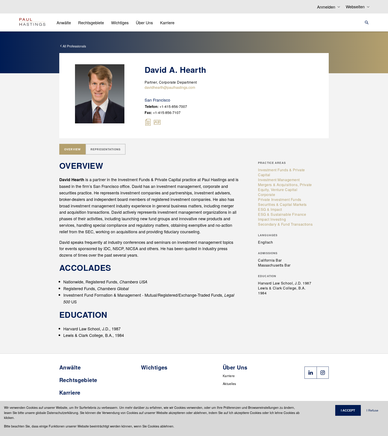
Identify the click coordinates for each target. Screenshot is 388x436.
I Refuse (372, 410)
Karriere (229, 376)
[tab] (72, 149)
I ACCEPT (348, 410)
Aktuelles (229, 383)
